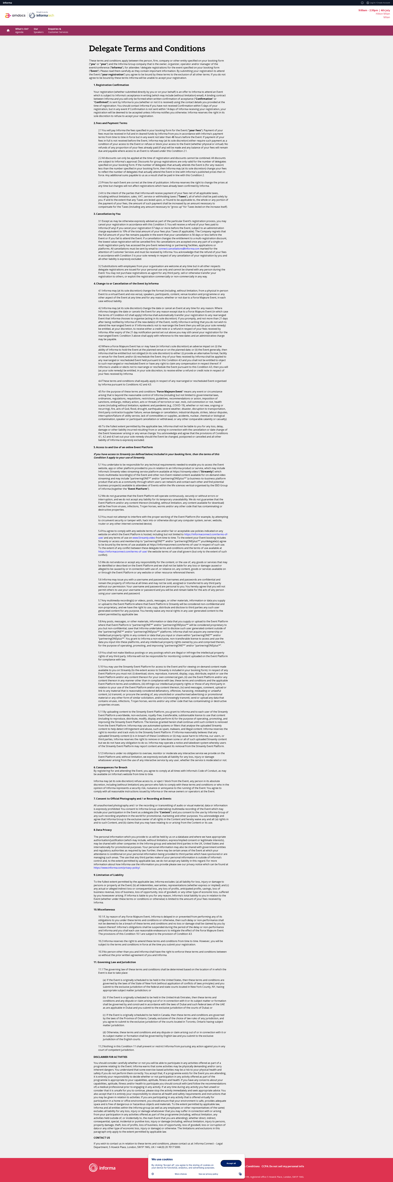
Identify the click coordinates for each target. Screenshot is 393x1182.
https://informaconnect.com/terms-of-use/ (122, 551)
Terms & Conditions (247, 1166)
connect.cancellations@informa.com (178, 248)
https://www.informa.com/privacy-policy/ (117, 867)
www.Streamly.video (143, 537)
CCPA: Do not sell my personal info (283, 1166)
